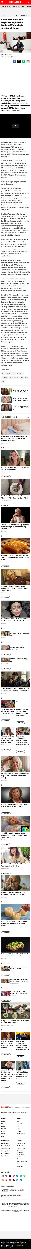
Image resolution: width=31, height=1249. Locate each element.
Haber (9, 1207)
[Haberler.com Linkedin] (17, 1175)
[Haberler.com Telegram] (17, 1180)
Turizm (19, 1128)
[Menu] (2, 2)
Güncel (11, 15)
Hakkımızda (4, 1112)
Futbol (21, 377)
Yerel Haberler (21, 1133)
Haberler (3, 1118)
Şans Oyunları (5, 1151)
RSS (18, 1164)
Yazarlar (19, 1131)
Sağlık (18, 1121)
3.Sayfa (3, 1133)
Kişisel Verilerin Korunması (21, 1151)
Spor (3, 381)
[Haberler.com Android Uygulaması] (13, 1190)
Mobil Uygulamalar (22, 1161)
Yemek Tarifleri (5, 1156)
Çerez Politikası (21, 1148)
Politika (11, 377)
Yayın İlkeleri (24, 1112)
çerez (8, 1242)
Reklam (9, 1112)
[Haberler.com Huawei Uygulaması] (21, 1190)
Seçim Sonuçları (5, 1148)
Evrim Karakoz (20, 373)
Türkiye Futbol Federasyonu (8, 373)
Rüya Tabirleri (5, 1153)
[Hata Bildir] (16, 1210)
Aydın (26, 377)
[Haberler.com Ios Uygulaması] (5, 1190)
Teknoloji (19, 1123)
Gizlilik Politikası (21, 1146)
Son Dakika (4, 1128)
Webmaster (20, 1159)
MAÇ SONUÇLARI (18, 6)
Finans (18, 1126)
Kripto (3, 1131)
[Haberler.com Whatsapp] (20, 1175)
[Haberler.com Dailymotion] (20, 1180)
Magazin (3, 1126)
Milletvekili (4, 377)
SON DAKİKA (5, 6)
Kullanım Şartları (21, 1143)
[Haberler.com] (7, 1107)
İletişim (14, 1112)
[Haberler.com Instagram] (13, 1175)
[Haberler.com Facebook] (6, 1175)
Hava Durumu (5, 1143)
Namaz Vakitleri (5, 1146)
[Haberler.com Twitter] (10, 1175)
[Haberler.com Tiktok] (13, 1180)
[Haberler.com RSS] (2, 1180)
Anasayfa (4, 15)
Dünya (3, 1136)
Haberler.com (5, 1140)
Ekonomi (3, 1121)
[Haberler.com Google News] (2, 1175)
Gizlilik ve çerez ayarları (7, 1210)
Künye (18, 1112)
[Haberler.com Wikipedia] (6, 1180)
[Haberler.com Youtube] (10, 1180)
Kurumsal (19, 1140)
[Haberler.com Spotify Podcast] (24, 1175)
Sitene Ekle (20, 1166)
